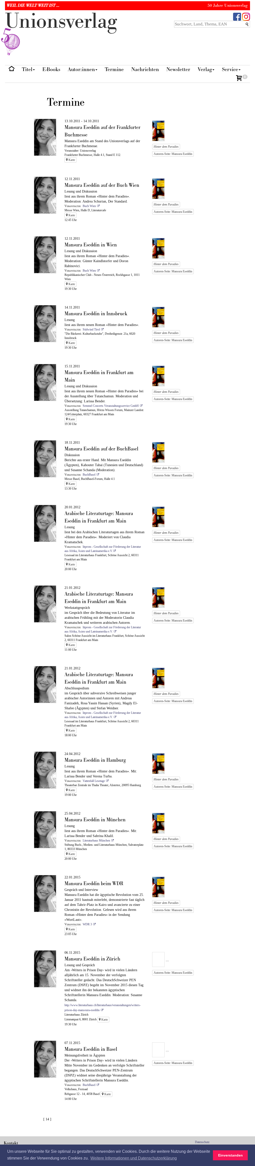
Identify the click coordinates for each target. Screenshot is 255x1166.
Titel (27, 69)
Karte (71, 160)
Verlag (205, 69)
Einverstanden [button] (230, 1155)
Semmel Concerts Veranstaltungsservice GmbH (111, 406)
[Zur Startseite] (11, 69)
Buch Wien (89, 206)
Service (230, 69)
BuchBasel (89, 474)
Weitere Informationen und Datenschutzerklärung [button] (133, 1158)
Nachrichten (145, 69)
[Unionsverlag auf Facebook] (237, 16)
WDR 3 (87, 924)
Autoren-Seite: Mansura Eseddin (173, 154)
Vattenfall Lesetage (94, 781)
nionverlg (61, 21)
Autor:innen (81, 69)
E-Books (51, 69)
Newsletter (178, 69)
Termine (114, 69)
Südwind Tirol (91, 329)
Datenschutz (202, 1142)
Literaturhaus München (96, 840)
